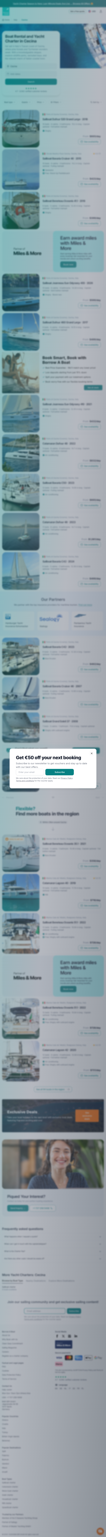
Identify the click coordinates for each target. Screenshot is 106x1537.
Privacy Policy (67, 778)
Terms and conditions (25, 781)
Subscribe (60, 772)
